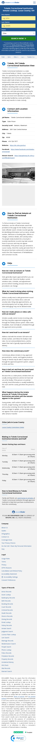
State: (4, 30)
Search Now (17, 38)
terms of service (19, 696)
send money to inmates (25, 498)
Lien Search (5, 638)
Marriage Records (7, 641)
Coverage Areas (7, 540)
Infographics (6, 534)
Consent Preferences (9, 580)
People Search (6, 647)
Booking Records (7, 604)
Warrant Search (7, 671)
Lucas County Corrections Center (13, 427)
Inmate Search (6, 628)
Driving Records (7, 619)
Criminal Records (7, 610)
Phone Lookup (6, 650)
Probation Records (8, 656)
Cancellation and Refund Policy (12, 571)
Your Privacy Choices (8, 543)
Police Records (6, 653)
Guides (4, 531)
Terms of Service (17, 45)
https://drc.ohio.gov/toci (18, 145)
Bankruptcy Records (8, 598)
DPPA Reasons (7, 568)
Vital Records (6, 668)
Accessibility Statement (9, 574)
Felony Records (7, 625)
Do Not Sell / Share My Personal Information (16, 546)
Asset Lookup (6, 595)
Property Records (7, 659)
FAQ (3, 549)
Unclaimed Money (8, 662)
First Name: (6, 15)
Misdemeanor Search (9, 644)
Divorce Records (7, 616)
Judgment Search (7, 631)
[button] (18, 738)
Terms (4, 562)
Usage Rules (6, 559)
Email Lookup (6, 622)
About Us (5, 528)
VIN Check (5, 665)
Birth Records (6, 601)
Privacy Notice (29, 45)
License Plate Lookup (9, 635)
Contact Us (5, 537)
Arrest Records (6, 592)
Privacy (4, 565)
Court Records (6, 607)
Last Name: (6, 22)
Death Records (7, 613)
